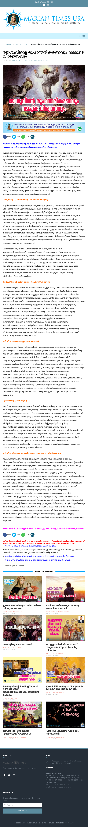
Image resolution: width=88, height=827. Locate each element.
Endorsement (51, 763)
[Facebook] (40, 5)
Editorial (68, 763)
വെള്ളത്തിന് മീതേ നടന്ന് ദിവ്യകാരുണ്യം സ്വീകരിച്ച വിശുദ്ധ (61, 647)
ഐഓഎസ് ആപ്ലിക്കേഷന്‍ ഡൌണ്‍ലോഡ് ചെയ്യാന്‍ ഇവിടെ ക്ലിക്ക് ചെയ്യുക (38, 560)
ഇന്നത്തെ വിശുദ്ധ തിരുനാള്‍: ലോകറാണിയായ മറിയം (64, 688)
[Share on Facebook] (7, 137)
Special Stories (21, 44)
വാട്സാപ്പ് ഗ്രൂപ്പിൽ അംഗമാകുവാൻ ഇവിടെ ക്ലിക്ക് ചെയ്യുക (30, 546)
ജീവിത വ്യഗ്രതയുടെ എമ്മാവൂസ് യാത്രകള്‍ (17, 732)
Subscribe (22, 811)
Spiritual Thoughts (62, 612)
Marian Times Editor (39, 60)
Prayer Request (75, 761)
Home (48, 761)
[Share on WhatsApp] (25, 137)
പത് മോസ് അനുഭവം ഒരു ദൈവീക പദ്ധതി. (62, 607)
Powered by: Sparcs (65, 823)
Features (5, 698)
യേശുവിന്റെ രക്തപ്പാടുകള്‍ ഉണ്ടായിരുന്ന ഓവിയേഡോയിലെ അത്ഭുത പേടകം (21, 691)
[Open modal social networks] (32, 137)
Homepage (7, 44)
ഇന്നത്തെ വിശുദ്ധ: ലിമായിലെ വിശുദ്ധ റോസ (22, 607)
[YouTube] (44, 5)
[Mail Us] (48, 5)
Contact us (64, 761)
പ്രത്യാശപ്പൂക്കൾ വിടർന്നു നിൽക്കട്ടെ (62, 732)
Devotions (7, 566)
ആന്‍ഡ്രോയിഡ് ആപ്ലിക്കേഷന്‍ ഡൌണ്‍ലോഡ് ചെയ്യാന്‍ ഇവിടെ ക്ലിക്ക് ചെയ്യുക (39, 556)
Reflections (50, 737)
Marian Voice (7, 648)
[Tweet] (16, 137)
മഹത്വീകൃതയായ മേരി (17, 644)
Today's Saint (17, 612)
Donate (60, 763)
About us (55, 761)
